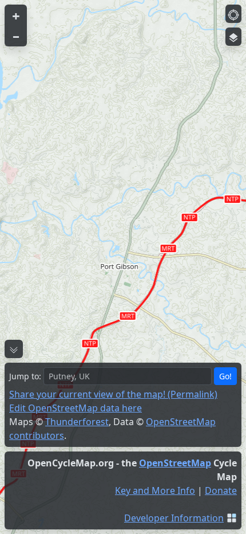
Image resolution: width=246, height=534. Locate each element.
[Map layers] (233, 37)
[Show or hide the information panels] (14, 349)
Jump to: (25, 376)
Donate (221, 490)
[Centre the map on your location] (233, 14)
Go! (225, 376)
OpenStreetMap (175, 463)
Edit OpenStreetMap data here (75, 408)
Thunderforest (77, 421)
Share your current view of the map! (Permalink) (113, 394)
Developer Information (174, 518)
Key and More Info (155, 490)
